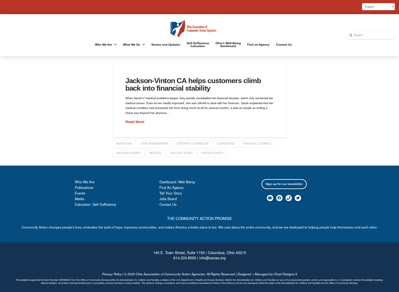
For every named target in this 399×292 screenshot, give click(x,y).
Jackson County (128, 153)
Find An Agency (171, 187)
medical (155, 153)
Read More (134, 122)
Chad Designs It (285, 274)
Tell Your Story (170, 193)
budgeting (124, 143)
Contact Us (167, 204)
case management (154, 143)
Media (79, 198)
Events (80, 193)
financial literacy (257, 143)
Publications (84, 187)
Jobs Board (168, 198)
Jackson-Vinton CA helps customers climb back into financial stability (193, 84)
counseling (226, 143)
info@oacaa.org (212, 257)
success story (181, 153)
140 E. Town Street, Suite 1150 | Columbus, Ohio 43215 (199, 252)
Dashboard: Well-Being (177, 181)
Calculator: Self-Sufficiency (95, 204)
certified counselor (193, 143)
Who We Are (84, 181)
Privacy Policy (112, 274)
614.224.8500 (184, 257)
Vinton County (212, 153)
